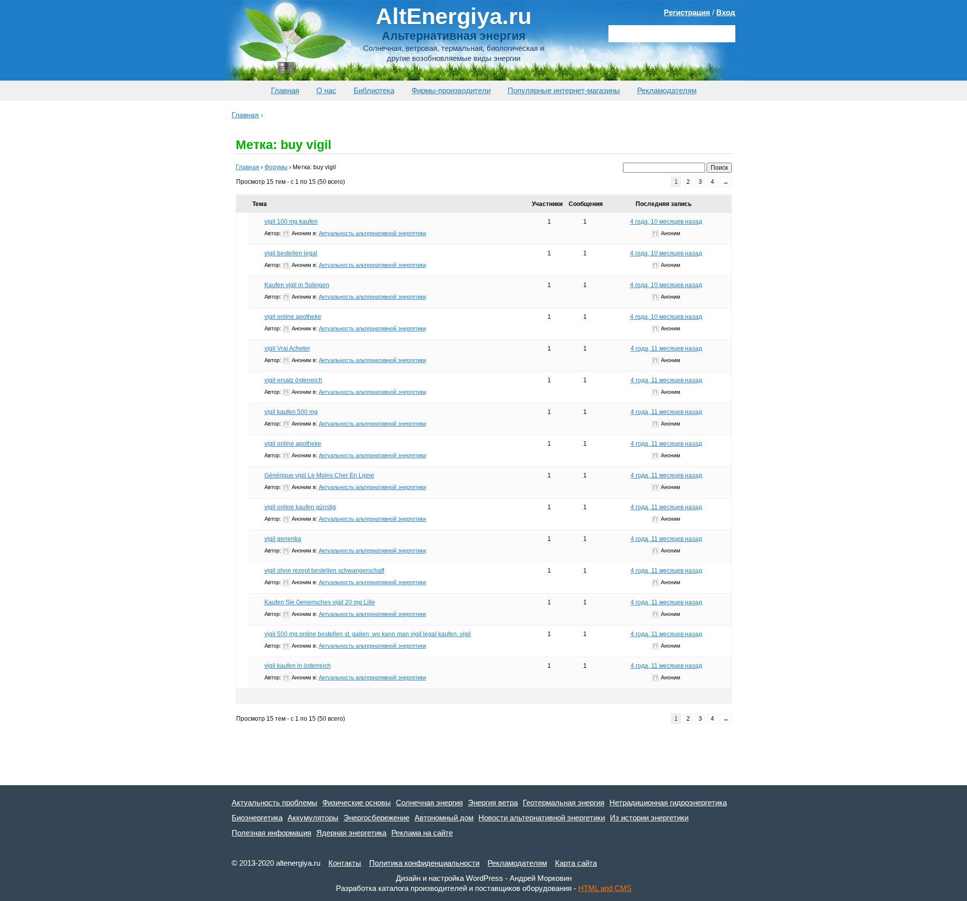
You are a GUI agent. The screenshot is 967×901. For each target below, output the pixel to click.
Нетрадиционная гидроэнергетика (668, 802)
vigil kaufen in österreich (297, 665)
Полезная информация (271, 832)
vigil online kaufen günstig (300, 507)
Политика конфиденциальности (424, 863)
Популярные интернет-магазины (564, 90)
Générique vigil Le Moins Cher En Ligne (319, 475)
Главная (285, 90)
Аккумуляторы (313, 817)
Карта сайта (576, 863)
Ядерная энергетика (351, 832)
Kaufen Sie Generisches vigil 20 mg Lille (319, 602)
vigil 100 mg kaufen (291, 221)
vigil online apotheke (292, 316)
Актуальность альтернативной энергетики (372, 233)
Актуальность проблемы (274, 802)
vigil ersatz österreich (293, 380)
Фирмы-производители (451, 90)
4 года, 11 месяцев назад (666, 348)
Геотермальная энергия (563, 802)
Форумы (276, 167)
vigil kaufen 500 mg (291, 411)
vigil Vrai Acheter (287, 348)
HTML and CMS (605, 888)
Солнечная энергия (429, 802)
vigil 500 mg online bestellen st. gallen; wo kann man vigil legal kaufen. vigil (367, 634)
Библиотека (374, 90)
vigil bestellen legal (290, 253)
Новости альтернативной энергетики (541, 817)
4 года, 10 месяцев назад (666, 221)
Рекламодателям (667, 90)
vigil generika (282, 538)
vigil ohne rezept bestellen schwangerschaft (324, 570)
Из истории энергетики (649, 817)
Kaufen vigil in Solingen (296, 285)
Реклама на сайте (422, 832)
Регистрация (687, 12)
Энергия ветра (493, 802)
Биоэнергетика (257, 817)
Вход (725, 12)
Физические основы (356, 802)
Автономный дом (444, 817)
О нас (326, 90)
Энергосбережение (376, 817)
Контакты (344, 863)
